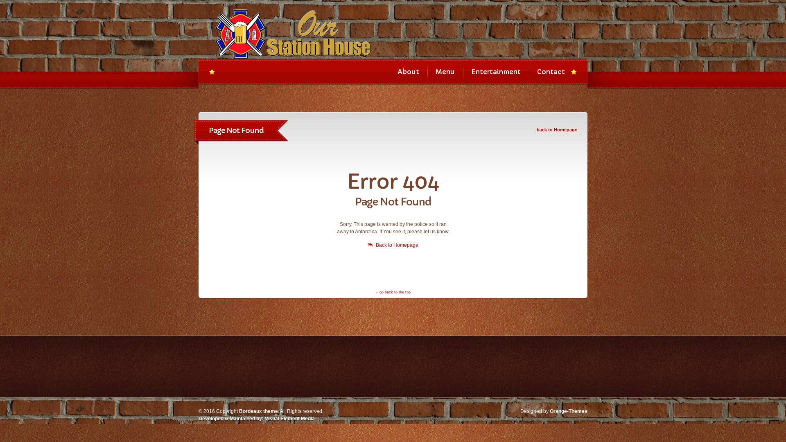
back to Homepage (557, 129)
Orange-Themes (568, 411)
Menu (445, 72)
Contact (551, 72)
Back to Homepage (397, 245)
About (408, 72)
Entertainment (496, 72)
